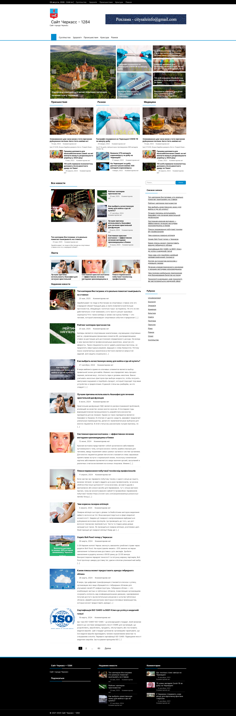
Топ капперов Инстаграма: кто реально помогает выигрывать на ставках (69, 238)
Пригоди (152, 325)
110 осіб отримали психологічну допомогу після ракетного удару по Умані (169, 80)
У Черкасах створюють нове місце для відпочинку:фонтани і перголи (169, 696)
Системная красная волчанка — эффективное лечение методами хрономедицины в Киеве (120, 238)
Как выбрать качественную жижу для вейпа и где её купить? (121, 208)
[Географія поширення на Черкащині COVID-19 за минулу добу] (118, 134)
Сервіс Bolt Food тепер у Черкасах (94, 537)
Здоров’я (93, 2)
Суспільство (81, 2)
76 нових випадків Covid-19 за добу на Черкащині (169, 684)
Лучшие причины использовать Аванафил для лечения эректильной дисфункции (120, 224)
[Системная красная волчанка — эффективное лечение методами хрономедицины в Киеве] (102, 246)
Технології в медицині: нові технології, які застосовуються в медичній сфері (165, 280)
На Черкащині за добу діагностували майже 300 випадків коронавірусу (122, 165)
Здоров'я (152, 305)
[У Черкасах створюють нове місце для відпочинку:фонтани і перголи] (151, 695)
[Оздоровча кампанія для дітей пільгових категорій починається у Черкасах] (83, 72)
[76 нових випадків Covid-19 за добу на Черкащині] (151, 685)
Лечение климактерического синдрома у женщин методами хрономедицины (165, 268)
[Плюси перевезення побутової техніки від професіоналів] (126, 266)
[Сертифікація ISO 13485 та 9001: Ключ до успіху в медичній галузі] (62, 628)
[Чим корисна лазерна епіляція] (62, 522)
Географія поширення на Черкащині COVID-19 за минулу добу (132, 66)
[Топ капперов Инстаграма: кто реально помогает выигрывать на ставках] (73, 221)
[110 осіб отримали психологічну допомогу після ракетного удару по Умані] (56, 170)
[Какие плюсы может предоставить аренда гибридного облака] (62, 588)
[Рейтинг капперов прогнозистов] (102, 202)
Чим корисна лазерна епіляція (92, 504)
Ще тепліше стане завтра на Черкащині (168, 673)
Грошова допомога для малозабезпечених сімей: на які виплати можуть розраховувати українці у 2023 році (168, 67)
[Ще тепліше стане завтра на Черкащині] (151, 673)
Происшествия (106, 2)
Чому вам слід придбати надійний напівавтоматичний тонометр (163, 256)
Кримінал (152, 309)
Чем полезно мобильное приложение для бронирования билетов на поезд (165, 274)
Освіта (151, 317)
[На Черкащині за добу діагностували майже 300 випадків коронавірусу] (102, 170)
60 (99, 648)
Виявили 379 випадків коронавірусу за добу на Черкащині (129, 94)
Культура (119, 2)
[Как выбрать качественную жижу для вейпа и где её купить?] (102, 216)
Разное (129, 2)
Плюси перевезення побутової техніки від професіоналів (122, 276)
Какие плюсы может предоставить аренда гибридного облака (163, 244)
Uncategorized (154, 298)
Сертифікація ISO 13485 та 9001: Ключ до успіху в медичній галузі (164, 250)
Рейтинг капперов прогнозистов (116, 192)
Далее (108, 648)
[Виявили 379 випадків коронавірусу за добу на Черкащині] (102, 159)
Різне (150, 328)
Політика (152, 321)
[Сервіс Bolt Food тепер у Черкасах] (62, 555)
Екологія (152, 302)
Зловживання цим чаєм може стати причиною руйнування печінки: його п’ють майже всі (168, 53)
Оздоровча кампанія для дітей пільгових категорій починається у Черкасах (168, 93)
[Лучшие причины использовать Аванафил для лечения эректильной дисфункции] (102, 231)
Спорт (150, 336)
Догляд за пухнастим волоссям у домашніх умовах (162, 262)
